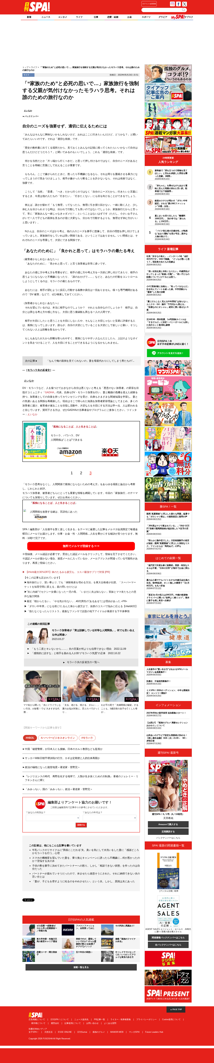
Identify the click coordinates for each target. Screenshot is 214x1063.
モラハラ (88, 738)
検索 (183, 10)
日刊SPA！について (59, 1019)
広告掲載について (37, 1019)
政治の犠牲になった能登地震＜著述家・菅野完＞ (52, 767)
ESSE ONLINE (65, 1032)
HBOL (30, 738)
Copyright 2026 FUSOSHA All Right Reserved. (50, 1038)
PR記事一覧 (100, 1019)
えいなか (32, 414)
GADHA (49, 392)
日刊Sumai (82, 1032)
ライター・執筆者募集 (120, 1019)
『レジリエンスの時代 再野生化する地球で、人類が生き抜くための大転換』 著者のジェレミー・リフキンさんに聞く (81, 778)
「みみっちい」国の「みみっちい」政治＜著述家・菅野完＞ (59, 789)
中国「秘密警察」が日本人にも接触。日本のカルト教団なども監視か (64, 749)
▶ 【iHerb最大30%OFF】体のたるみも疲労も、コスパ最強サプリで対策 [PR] (66, 572)
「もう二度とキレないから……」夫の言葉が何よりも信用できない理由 (78, 648)
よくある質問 (110, 1023)
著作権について (38, 1023)
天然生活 (48, 1032)
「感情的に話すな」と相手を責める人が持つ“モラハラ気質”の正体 (75, 653)
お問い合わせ (92, 1023)
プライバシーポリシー (146, 1019)
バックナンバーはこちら (168, 838)
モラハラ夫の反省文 (38, 370)
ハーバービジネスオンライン (58, 738)
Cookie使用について (171, 1019)
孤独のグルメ (99, 1032)
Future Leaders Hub (154, 1032)
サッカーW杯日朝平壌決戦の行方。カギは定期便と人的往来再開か (62, 758)
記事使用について (73, 1023)
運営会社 (55, 1023)
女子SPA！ (34, 1032)
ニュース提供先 (81, 1019)
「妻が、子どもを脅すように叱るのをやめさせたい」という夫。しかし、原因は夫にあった (83, 881)
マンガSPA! (134, 1032)
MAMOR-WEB (117, 1032)
